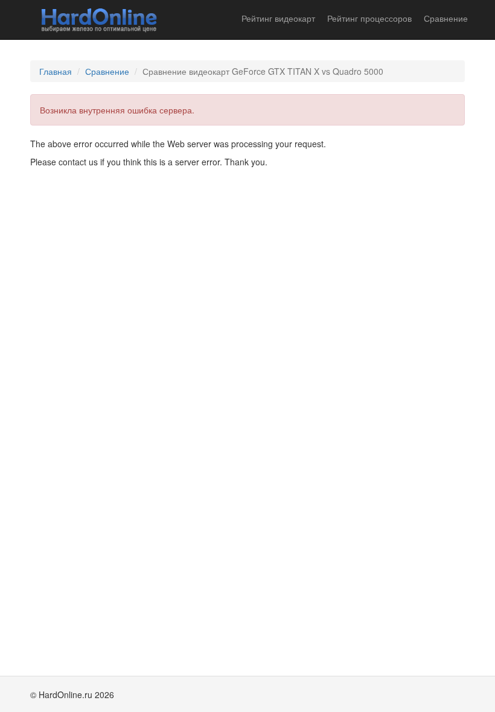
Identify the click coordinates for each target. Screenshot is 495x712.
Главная (55, 71)
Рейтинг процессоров (369, 18)
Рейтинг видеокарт (278, 18)
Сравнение (446, 18)
